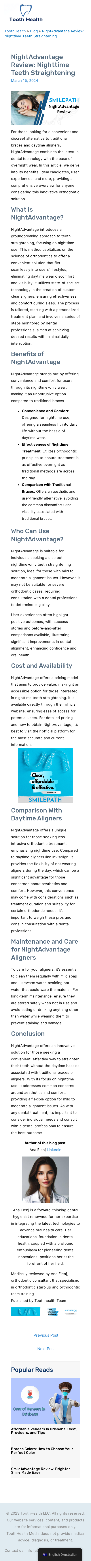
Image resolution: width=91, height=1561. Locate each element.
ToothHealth (15, 31)
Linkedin (54, 1149)
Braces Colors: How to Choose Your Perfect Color (42, 1451)
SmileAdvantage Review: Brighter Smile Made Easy (40, 1471)
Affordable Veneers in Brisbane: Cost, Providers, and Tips (44, 1431)
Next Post (46, 1348)
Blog (34, 31)
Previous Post (46, 1335)
